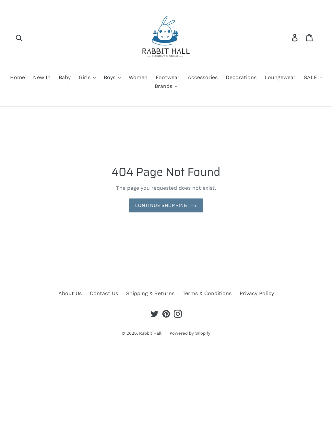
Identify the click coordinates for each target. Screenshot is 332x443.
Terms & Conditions (207, 293)
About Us (70, 293)
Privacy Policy (257, 293)
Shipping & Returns (150, 293)
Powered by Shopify (190, 333)
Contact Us (104, 293)
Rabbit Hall (150, 333)
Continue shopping (161, 205)
